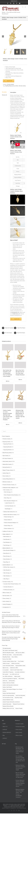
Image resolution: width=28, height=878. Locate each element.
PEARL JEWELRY (6, 534)
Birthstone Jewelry (6, 481)
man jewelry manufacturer (20, 672)
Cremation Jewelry (6, 581)
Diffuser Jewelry (6, 592)
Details (8, 381)
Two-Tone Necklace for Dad (8, 697)
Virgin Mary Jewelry (18, 697)
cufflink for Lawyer (6, 663)
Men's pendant (5, 674)
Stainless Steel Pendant (7, 687)
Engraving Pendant (7, 443)
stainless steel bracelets (15, 805)
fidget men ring (5, 667)
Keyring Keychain (6, 467)
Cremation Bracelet (7, 586)
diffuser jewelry (13, 806)
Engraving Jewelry (6, 441)
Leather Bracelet (8, 502)
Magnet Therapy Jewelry (8, 470)
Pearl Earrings (6, 545)
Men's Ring (6, 497)
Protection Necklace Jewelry (8, 484)
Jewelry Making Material (8, 478)
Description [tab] (4, 92)
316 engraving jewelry (7, 648)
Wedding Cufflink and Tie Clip (8, 708)
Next (25, 36)
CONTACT (5, 738)
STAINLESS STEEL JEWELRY (9, 487)
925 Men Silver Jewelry (8, 567)
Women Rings (7, 525)
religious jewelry (17, 676)
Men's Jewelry (6, 489)
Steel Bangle (7, 508)
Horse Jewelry (6, 475)
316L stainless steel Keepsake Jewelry (10, 650)
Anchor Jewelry (6, 601)
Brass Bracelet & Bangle (8, 550)
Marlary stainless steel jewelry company (10, 804)
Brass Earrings (7, 556)
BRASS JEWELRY (6, 548)
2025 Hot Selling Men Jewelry (8, 652)
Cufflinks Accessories (15, 663)
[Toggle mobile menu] (25, 7)
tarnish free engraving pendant (8, 695)
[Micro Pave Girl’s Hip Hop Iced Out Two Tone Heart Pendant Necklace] (20, 356)
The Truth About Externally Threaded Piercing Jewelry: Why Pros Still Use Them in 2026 (20, 759)
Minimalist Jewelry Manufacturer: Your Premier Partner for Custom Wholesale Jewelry (20, 750)
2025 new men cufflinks (20, 652)
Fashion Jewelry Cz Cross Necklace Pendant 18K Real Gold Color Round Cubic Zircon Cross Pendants (7, 415)
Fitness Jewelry (6, 598)
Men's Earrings (7, 492)
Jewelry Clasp (5, 473)
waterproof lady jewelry (7, 704)
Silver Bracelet (6, 570)
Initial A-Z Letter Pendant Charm (16, 669)
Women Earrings (7, 516)
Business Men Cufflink (7, 659)
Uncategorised (6, 607)
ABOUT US (5, 726)
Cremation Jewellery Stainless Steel (9, 661)
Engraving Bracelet (7, 446)
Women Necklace (8, 528)
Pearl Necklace (7, 542)
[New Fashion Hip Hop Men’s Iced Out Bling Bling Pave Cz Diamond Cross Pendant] (7, 356)
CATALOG (5, 729)
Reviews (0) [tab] (4, 94)
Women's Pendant (18, 708)
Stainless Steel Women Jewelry (10, 514)
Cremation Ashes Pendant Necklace (11, 583)
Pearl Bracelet (6, 539)
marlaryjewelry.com (15, 312)
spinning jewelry (12, 680)
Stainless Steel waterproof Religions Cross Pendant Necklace (12, 690)
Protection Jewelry (6, 438)
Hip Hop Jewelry (10, 84)
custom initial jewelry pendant (8, 665)
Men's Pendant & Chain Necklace (11, 494)
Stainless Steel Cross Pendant (8, 682)
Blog (4, 735)
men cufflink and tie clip (14, 674)
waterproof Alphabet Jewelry (8, 699)
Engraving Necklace (8, 449)
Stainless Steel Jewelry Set (9, 511)
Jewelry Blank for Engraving (8, 672)
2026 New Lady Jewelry (7, 654)
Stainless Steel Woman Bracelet (9, 693)
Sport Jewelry (5, 455)
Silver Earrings (7, 572)
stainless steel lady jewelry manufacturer (10, 685)
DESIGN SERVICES (7, 732)
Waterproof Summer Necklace (18, 704)
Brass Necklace (7, 559)
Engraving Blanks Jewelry (20, 665)
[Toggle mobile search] (22, 7)
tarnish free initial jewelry (20, 695)
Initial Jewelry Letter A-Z (8, 461)
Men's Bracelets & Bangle (9, 500)
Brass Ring (6, 562)
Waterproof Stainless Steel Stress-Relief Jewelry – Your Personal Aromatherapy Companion (20, 793)
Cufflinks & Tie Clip (6, 531)
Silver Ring (6, 578)
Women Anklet (7, 519)
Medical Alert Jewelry (7, 464)
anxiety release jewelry (17, 654)
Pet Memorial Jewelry (8, 589)
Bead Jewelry (6, 536)
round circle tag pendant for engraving (10, 678)
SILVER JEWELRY (6, 564)
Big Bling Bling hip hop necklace (11, 85)
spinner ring (5, 680)
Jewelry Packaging (6, 604)
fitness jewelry (18, 806)
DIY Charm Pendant (7, 458)
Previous (3, 36)
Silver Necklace (7, 575)
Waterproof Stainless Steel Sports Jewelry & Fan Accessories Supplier (20, 767)
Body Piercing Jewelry (7, 452)
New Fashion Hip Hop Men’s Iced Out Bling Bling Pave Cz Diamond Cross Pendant (7, 373)
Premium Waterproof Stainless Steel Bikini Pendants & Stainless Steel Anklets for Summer (20, 783)
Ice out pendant (6, 669)
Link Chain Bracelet (9, 505)
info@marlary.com (14, 1)
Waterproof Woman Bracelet (8, 706)
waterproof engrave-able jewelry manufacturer (11, 701)
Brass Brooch (6, 553)
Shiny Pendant (21, 678)
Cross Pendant (21, 661)
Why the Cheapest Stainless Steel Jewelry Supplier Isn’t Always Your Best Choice (20, 775)
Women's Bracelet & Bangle (10, 522)
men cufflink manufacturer (8, 676)
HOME (4, 723)
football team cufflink (14, 667)
